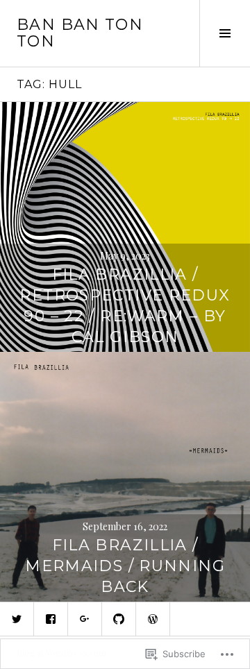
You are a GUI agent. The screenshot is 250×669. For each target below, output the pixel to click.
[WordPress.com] (152, 619)
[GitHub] (118, 619)
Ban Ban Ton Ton (80, 33)
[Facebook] (50, 619)
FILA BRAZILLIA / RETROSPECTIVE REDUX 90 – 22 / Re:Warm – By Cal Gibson (124, 305)
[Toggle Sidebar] (224, 33)
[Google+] (84, 619)
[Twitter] (16, 619)
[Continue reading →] (125, 227)
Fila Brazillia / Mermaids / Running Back (125, 566)
